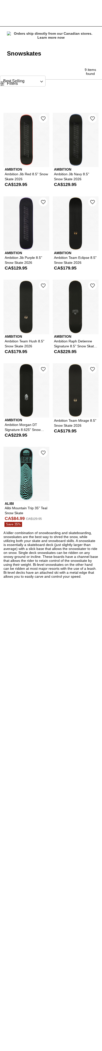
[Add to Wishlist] (43, 118)
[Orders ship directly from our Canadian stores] (51, 36)
